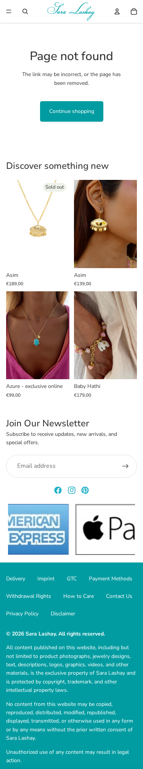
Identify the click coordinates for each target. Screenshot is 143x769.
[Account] (117, 11)
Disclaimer (63, 613)
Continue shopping (71, 111)
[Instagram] (71, 490)
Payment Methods (110, 578)
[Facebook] (58, 490)
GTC (72, 578)
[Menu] (9, 11)
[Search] (25, 11)
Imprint (46, 578)
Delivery (15, 578)
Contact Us (119, 596)
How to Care (78, 596)
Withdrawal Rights (28, 596)
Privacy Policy (22, 613)
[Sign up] (125, 466)
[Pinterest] (85, 490)
